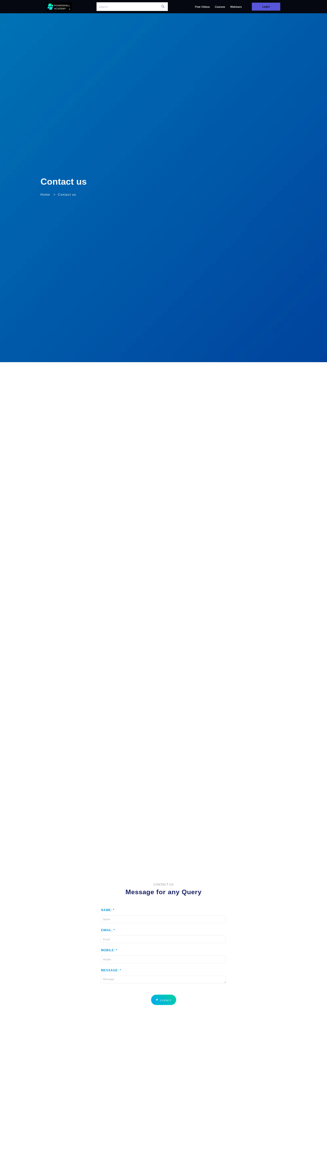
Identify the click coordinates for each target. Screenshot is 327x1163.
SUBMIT (165, 1000)
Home (45, 194)
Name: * (107, 910)
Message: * (111, 970)
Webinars (236, 6)
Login (266, 6)
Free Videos (202, 6)
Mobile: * (109, 950)
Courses (220, 6)
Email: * (108, 930)
